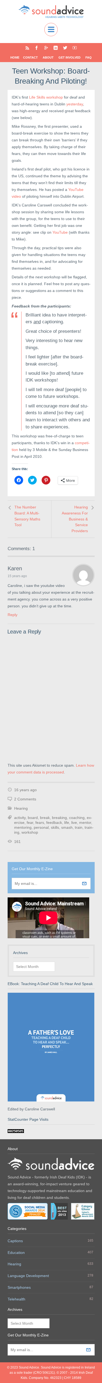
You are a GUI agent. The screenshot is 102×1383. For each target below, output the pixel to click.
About (48, 57)
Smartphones (19, 1287)
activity (20, 817)
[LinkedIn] (55, 48)
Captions (15, 1241)
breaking (59, 817)
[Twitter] (65, 48)
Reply (12, 615)
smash (67, 827)
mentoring (23, 827)
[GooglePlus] (46, 48)
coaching (77, 817)
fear (30, 822)
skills (55, 827)
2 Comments (25, 799)
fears (39, 822)
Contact (30, 57)
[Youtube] (74, 48)
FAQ (88, 57)
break (45, 817)
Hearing (21, 808)
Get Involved (69, 57)
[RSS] (27, 48)
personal (41, 827)
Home (14, 57)
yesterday (74, 104)
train (78, 827)
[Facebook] (36, 48)
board (33, 817)
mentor (85, 822)
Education (16, 1252)
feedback (54, 822)
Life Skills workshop (46, 97)
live (74, 822)
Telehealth (16, 1299)
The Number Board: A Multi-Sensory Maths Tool (27, 516)
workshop (29, 832)
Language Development (28, 1276)
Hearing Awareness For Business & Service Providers (75, 519)
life (66, 822)
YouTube (60, 232)
